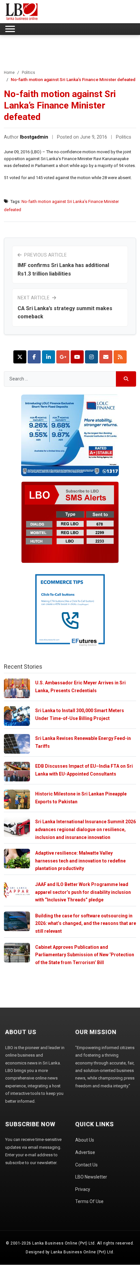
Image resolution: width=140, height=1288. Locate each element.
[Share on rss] (120, 356)
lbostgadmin (34, 137)
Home (9, 72)
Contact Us (86, 1164)
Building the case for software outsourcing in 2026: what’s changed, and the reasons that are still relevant (85, 923)
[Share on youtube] (77, 356)
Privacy (82, 1189)
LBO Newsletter (91, 1176)
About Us (84, 1140)
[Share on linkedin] (48, 356)
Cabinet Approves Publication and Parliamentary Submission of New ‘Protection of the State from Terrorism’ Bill (84, 955)
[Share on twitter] (19, 356)
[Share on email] (105, 356)
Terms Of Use (89, 1201)
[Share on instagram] (91, 356)
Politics (28, 72)
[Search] (126, 379)
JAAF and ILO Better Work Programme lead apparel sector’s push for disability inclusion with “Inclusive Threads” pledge (83, 892)
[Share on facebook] (34, 356)
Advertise (85, 1152)
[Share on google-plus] (62, 356)
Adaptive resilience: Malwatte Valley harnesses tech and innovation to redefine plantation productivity (80, 860)
